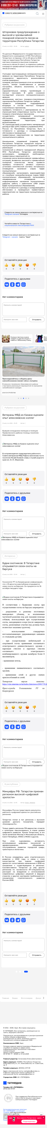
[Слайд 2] (21, 398)
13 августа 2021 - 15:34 (9, 574)
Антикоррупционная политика (15, 1109)
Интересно (10, 556)
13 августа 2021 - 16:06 (9, 46)
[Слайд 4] (26, 398)
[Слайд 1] (18, 398)
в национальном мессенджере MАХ (19, 224)
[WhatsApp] (23, 284)
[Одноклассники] (12, 284)
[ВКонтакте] (7, 284)
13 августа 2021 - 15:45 (9, 423)
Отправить (36, 319)
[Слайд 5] (28, 398)
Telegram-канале (12, 214)
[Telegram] (18, 284)
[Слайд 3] (23, 398)
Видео (15, 998)
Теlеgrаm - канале (10, 237)
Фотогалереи (26, 998)
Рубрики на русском (14, 25)
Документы (41, 998)
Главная (5, 998)
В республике (11, 784)
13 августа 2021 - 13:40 (9, 802)
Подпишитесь (29, 1121)
